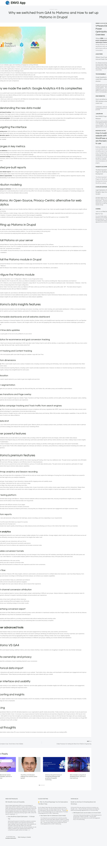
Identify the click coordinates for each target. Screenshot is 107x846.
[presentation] (29, 764)
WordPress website (101, 159)
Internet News (53, 9)
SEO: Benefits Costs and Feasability (15, 802)
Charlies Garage (101, 186)
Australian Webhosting (10, 838)
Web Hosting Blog (11, 798)
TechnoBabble (101, 74)
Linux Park (99, 54)
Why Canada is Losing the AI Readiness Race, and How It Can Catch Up (78, 776)
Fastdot (29, 837)
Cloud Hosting (43, 798)
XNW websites (100, 96)
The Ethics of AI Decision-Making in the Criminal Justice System (29, 776)
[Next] (88, 770)
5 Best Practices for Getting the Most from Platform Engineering (74, 743)
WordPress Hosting (101, 130)
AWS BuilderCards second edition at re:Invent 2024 (87, 812)
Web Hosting (21, 837)
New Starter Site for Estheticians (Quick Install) (53, 815)
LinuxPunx (99, 113)
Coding (98, 208)
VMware (99, 38)
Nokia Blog (74, 798)
